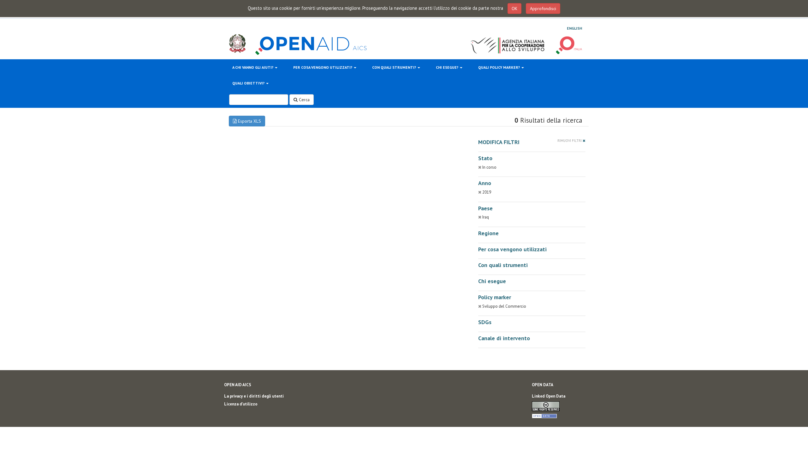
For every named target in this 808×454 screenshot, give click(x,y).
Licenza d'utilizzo (241, 404)
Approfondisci (543, 8)
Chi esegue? (447, 67)
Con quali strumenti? (394, 67)
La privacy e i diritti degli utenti (254, 396)
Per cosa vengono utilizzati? (323, 67)
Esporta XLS (249, 121)
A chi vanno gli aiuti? (253, 67)
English (574, 28)
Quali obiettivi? (248, 83)
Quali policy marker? (499, 67)
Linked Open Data (548, 396)
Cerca (304, 99)
